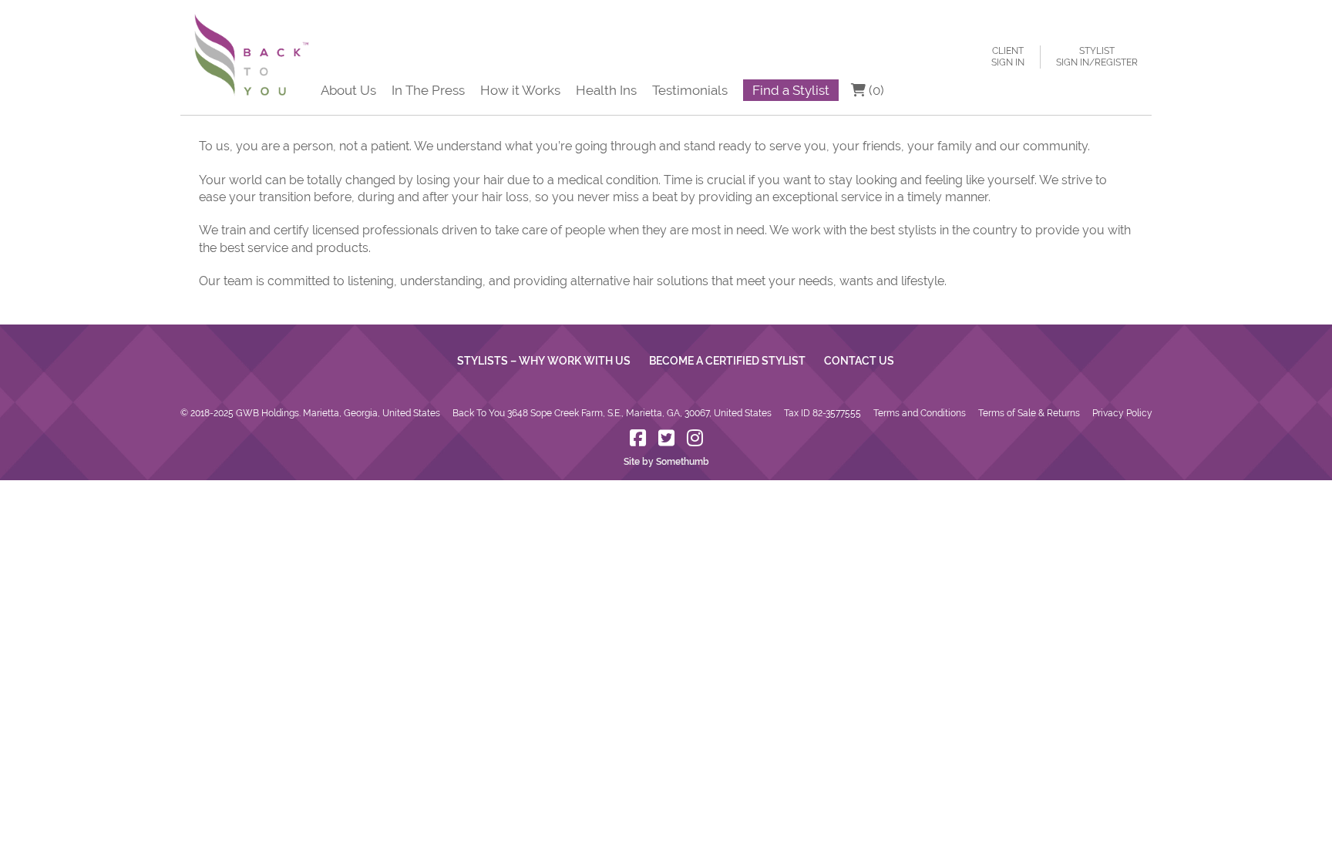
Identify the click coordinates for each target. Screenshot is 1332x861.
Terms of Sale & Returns (1029, 413)
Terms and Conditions (919, 413)
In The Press (428, 90)
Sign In (1007, 62)
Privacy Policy (1122, 413)
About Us (348, 90)
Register (1116, 62)
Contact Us (859, 361)
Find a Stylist (790, 90)
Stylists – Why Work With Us (544, 361)
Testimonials (690, 90)
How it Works (520, 90)
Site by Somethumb (666, 461)
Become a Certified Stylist (727, 361)
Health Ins (606, 90)
